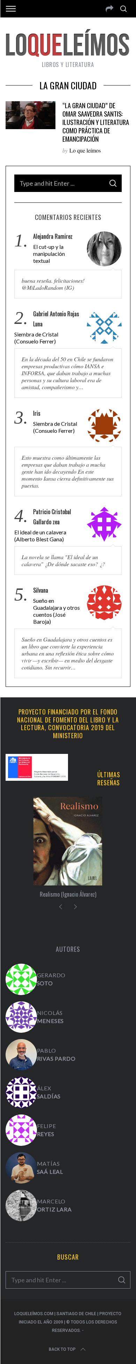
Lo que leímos (85, 150)
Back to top (62, 1349)
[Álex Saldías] (21, 1092)
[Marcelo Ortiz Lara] (21, 1205)
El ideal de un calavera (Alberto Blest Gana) (40, 535)
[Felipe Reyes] (21, 1130)
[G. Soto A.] (21, 979)
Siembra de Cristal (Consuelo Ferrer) (36, 337)
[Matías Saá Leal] (21, 1168)
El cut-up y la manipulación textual (49, 253)
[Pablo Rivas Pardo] (21, 1054)
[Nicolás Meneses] (21, 1017)
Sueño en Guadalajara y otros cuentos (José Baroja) (56, 611)
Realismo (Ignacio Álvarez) (68, 894)
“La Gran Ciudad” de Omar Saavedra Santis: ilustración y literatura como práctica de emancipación (95, 122)
